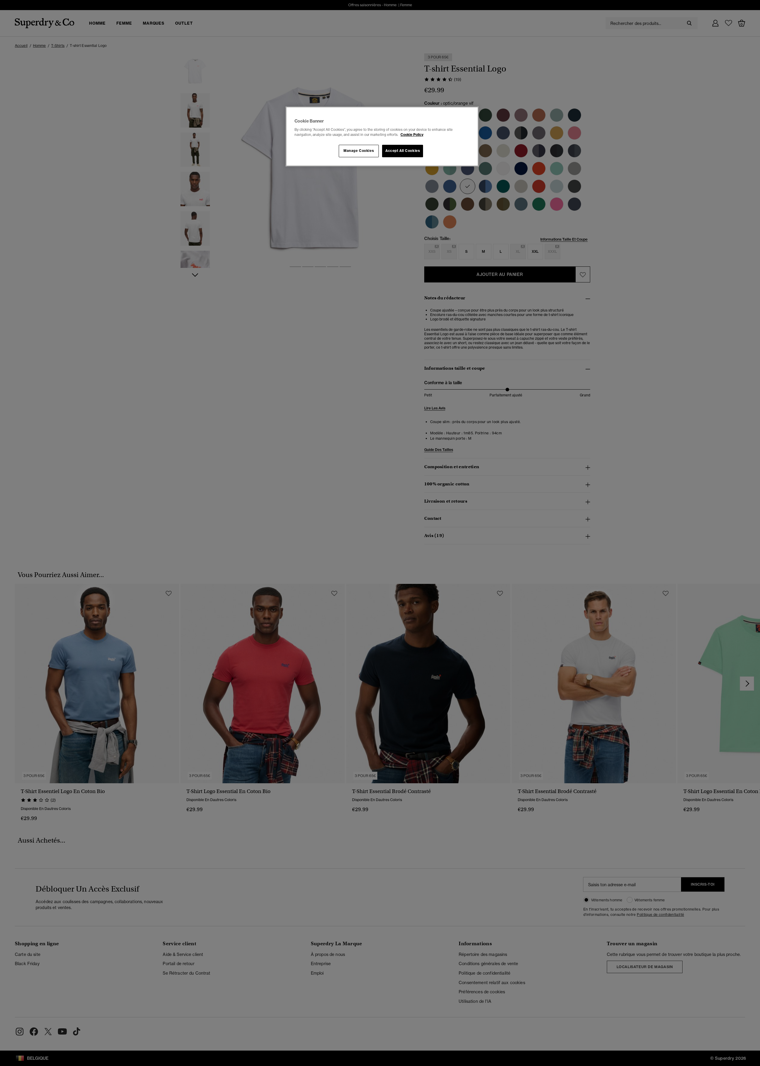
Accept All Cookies (402, 151)
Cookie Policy (411, 135)
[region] (382, 136)
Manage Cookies (358, 151)
